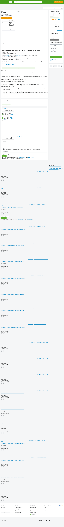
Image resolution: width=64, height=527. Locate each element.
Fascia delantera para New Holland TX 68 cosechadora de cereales (12, 460)
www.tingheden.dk (4, 119)
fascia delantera (11, 20)
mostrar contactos (7, 55)
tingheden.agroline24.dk (5, 108)
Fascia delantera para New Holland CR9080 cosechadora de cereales (13, 327)
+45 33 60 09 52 (12, 114)
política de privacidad (22, 157)
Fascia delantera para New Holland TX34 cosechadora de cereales (12, 261)
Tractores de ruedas (52, 166)
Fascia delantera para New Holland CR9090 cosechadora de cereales (13, 190)
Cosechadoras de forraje (53, 168)
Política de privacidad (18, 509)
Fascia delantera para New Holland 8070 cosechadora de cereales (12, 294)
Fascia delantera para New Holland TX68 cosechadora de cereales (12, 174)
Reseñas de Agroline (18, 512)
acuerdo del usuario (31, 157)
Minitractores (51, 169)
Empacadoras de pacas (58, 167)
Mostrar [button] (8, 114)
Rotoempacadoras (52, 167)
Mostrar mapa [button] (18, 129)
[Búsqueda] (15, 1)
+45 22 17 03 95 (12, 117)
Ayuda (2, 509)
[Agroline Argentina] (4, 1)
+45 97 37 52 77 (12, 118)
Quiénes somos (3, 507)
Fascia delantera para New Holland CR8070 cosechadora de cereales (13, 278)
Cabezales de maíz (60, 168)
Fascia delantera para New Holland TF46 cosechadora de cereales (12, 377)
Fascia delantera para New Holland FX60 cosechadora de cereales (12, 245)
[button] (44, 8)
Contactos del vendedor (4, 510)
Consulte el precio (5, 14)
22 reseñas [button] (58, 19)
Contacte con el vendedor (6, 17)
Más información (52, 31)
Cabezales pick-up (56, 169)
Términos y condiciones (18, 507)
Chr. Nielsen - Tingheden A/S (6, 103)
